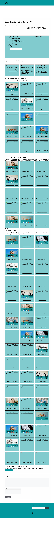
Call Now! (15, 49)
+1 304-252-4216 (16, 40)
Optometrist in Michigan (27, 340)
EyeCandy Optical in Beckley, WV (42, 122)
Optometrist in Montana (42, 354)
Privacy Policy (34, 513)
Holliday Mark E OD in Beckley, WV (42, 150)
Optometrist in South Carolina (27, 421)
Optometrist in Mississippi (12, 354)
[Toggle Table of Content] (11, 470)
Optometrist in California (27, 259)
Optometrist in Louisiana (12, 327)
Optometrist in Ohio (42, 394)
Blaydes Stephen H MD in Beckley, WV (12, 108)
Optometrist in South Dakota (42, 421)
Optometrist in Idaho (12, 300)
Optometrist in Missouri (27, 354)
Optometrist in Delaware (27, 273)
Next (6, 153)
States (36, 2)
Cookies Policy (34, 512)
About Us (41, 2)
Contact (45, 2)
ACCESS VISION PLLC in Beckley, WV (12, 94)
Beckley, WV (25, 80)
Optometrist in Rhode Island (12, 421)
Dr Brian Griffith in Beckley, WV (12, 122)
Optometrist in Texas (27, 435)
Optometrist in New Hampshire (42, 367)
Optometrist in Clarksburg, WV (27, 198)
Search (47, 508)
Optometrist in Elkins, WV (42, 212)
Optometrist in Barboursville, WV (12, 171)
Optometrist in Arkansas (12, 259)
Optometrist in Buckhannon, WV (27, 185)
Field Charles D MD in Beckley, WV (42, 136)
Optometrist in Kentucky (41, 313)
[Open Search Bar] (48, 3)
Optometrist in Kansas (27, 313)
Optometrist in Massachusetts (12, 340)
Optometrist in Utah (42, 435)
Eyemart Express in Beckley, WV (27, 136)
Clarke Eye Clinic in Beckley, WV (27, 108)
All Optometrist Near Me (31, 159)
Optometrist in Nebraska (12, 367)
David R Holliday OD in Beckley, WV (42, 108)
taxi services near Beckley (13, 71)
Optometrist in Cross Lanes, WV (42, 198)
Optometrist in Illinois (27, 300)
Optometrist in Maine (27, 327)
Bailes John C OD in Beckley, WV (27, 93)
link (19, 511)
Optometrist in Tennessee (12, 435)
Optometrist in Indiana (42, 300)
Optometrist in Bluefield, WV (42, 171)
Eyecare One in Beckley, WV (12, 136)
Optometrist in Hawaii (42, 286)
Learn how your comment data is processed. (25, 499)
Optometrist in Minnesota (42, 340)
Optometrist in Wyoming (41, 462)
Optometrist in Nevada (27, 367)
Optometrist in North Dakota (27, 394)
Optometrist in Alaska (27, 246)
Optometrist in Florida (12, 286)
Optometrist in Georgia (27, 286)
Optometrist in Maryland (41, 327)
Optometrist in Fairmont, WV (12, 225)
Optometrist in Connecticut (12, 273)
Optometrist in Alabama (12, 246)
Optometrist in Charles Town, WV (42, 185)
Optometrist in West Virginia (12, 462)
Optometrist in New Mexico (27, 381)
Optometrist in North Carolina (12, 394)
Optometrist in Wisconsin (27, 462)
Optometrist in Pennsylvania (42, 408)
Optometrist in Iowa (12, 313)
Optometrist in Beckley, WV (27, 171)
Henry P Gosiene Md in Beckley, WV (27, 150)
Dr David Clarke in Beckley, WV (27, 122)
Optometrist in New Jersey (12, 381)
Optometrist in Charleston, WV (12, 198)
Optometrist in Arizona (42, 246)
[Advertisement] (27, 11)
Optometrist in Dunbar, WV (12, 212)
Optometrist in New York (42, 381)
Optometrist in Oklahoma (12, 408)
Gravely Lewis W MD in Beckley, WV (12, 150)
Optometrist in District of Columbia (42, 273)
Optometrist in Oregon (27, 408)
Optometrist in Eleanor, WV (27, 212)
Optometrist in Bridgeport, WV (12, 185)
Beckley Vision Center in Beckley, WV (42, 94)
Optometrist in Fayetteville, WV (42, 225)
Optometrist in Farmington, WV (27, 225)
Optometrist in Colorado (42, 259)
